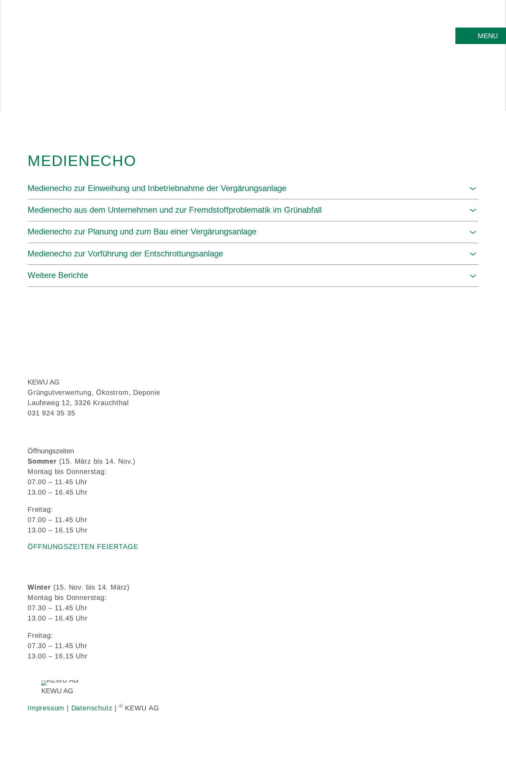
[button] (480, 36)
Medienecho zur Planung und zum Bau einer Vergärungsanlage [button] (142, 231)
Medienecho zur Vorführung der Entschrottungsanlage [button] (125, 253)
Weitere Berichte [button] (58, 275)
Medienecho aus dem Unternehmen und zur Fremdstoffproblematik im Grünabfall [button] (174, 209)
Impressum (46, 708)
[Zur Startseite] (63, 41)
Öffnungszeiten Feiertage (83, 546)
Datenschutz (92, 708)
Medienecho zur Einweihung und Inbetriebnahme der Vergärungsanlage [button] (157, 188)
